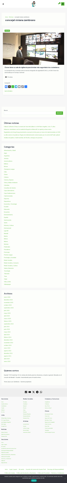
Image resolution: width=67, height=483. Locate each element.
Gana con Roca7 (48, 408)
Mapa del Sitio (4, 462)
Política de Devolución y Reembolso (8, 454)
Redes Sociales (8, 260)
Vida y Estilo (7, 281)
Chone (6, 174)
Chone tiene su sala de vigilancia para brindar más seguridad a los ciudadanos (32, 67)
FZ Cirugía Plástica (5, 420)
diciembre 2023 (8, 340)
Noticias (11, 17)
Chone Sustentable (49, 428)
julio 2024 (6, 326)
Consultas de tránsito (10, 188)
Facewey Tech (4, 436)
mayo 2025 (7, 313)
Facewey (25, 412)
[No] (65, 478)
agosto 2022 (7, 350)
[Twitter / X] (33, 392)
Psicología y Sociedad (10, 257)
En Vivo (2, 412)
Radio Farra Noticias (5, 434)
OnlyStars (25, 404)
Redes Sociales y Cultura (10, 265)
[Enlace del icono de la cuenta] (3, 3)
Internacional (7, 228)
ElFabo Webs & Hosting (6, 418)
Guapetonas (47, 401)
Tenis (5, 276)
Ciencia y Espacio (8, 180)
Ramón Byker (26, 430)
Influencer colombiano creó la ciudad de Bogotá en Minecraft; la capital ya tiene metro (27, 129)
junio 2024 (7, 329)
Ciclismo (6, 177)
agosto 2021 (7, 356)
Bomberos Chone (48, 420)
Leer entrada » (9, 91)
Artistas (6, 158)
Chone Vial (47, 416)
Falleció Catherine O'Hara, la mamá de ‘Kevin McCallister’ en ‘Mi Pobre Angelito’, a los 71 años (29, 126)
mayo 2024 (7, 332)
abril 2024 (7, 334)
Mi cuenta (3, 446)
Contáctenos (3, 406)
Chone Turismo (48, 424)
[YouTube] (29, 392)
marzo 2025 (7, 318)
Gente (5, 222)
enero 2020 (7, 361)
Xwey (24, 410)
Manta (6, 236)
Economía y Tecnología (10, 204)
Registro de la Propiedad (49, 422)
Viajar (5, 279)
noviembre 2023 (8, 342)
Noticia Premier (4, 432)
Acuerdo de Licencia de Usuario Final (8, 448)
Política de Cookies (5, 452)
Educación (7, 209)
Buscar (6, 110)
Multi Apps (3, 424)
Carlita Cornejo (26, 428)
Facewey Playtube (26, 414)
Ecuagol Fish (4, 426)
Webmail (3, 460)
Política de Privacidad (5, 456)
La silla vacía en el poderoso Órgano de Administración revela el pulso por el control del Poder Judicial (32, 135)
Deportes (6, 198)
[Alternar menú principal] (62, 4)
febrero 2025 (7, 321)
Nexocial (24, 406)
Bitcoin (6, 166)
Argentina (6, 156)
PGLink (24, 408)
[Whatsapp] (41, 392)
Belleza (6, 164)
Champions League (9, 169)
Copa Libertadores (9, 190)
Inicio (6, 17)
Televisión (6, 273)
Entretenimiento (8, 214)
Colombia (6, 185)
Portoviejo (7, 252)
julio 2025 (6, 310)
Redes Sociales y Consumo (11, 263)
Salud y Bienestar (9, 268)
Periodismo (7, 249)
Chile (5, 172)
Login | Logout (4, 444)
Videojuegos (7, 284)
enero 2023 (7, 348)
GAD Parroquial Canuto (50, 432)
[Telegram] (37, 392)
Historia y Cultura (9, 225)
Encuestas (7, 212)
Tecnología (7, 271)
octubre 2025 (8, 305)
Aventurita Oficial (26, 432)
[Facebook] (26, 392)
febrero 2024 (7, 337)
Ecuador (6, 206)
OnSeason (47, 404)
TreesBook (47, 430)
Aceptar (34, 480)
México (6, 239)
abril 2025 (7, 316)
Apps (5, 153)
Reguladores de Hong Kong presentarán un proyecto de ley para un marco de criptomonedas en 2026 (32, 132)
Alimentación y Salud (10, 150)
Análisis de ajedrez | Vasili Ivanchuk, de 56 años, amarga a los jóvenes (23, 137)
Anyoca (24, 426)
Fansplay (25, 401)
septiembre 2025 (8, 308)
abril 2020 (7, 358)
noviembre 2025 (8, 302)
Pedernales (7, 247)
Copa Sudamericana (9, 193)
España (6, 217)
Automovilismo (8, 161)
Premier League (8, 255)
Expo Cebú (47, 426)
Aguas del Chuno (48, 418)
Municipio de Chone (49, 414)
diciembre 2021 (8, 353)
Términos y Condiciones (6, 458)
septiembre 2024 (8, 324)
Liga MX (6, 231)
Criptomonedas (8, 196)
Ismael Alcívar (26, 424)
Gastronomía (7, 220)
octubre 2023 (8, 345)
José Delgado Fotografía (6, 422)
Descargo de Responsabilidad (7, 450)
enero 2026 (7, 297)
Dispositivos (7, 201)
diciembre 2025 (8, 300)
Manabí (7, 30)
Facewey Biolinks (26, 416)
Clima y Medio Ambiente (10, 182)
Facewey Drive (26, 418)
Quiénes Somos (4, 404)
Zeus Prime (47, 406)
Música (6, 241)
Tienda (2, 408)
